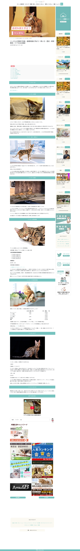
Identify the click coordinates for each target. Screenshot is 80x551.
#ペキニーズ (27, 525)
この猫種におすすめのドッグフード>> (17, 267)
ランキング (27, 4)
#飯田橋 (67, 243)
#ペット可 (67, 246)
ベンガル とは (13, 68)
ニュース (58, 4)
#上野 (62, 239)
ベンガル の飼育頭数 (15, 73)
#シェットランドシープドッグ (31, 523)
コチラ (17, 326)
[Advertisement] (32, 56)
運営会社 (37, 549)
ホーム (18, 4)
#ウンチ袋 (59, 241)
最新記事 (22, 4)
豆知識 (31, 4)
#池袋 (39, 525)
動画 (54, 4)
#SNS (16, 523)
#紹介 (59, 239)
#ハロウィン (66, 239)
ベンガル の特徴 (14, 69)
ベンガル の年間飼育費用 (16, 74)
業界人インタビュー (49, 4)
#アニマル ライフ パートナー (46, 523)
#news (35, 525)
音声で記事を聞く (14, 78)
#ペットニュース (61, 246)
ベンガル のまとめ (14, 77)
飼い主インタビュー (40, 4)
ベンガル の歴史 (14, 72)
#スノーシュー (21, 523)
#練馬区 (32, 525)
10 (67, 210)
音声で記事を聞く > (14, 90)
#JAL (63, 241)
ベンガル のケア (14, 75)
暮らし (34, 4)
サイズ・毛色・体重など (15, 70)
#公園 (13, 523)
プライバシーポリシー (41, 549)
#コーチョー (62, 243)
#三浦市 (38, 523)
